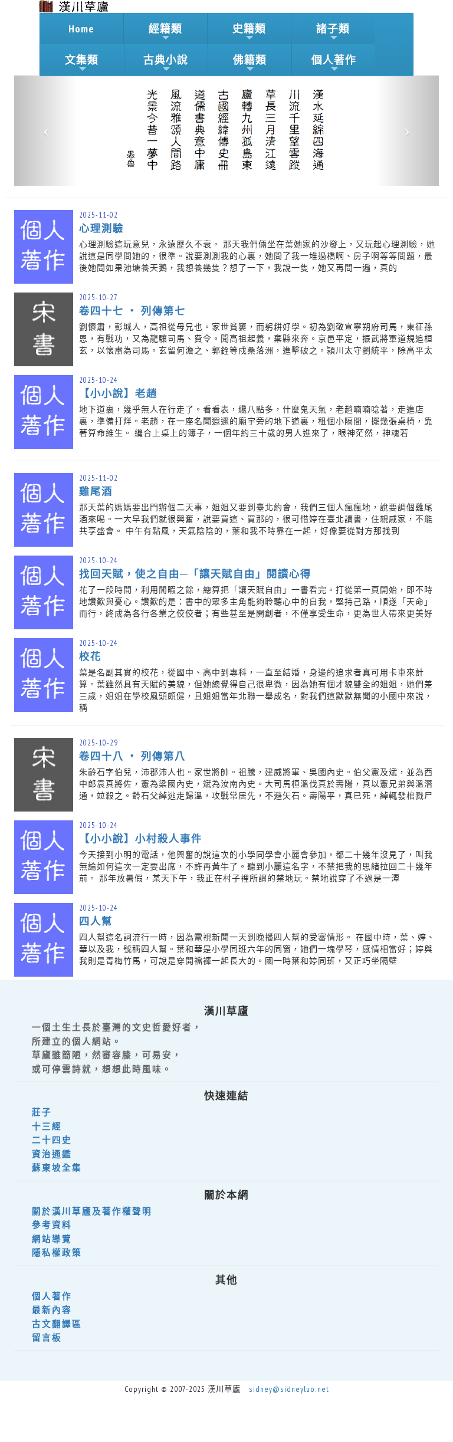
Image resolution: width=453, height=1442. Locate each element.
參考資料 (52, 1224)
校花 (90, 656)
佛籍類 (250, 60)
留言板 (47, 1337)
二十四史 (52, 1139)
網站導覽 (52, 1238)
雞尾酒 (96, 491)
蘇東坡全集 (57, 1167)
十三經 (47, 1126)
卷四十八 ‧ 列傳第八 (132, 756)
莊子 (42, 1112)
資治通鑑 (52, 1153)
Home (81, 28)
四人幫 (96, 921)
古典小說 (165, 60)
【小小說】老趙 (118, 393)
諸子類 (333, 28)
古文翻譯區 (57, 1323)
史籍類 (249, 28)
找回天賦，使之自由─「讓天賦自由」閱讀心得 (195, 573)
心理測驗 (101, 228)
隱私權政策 (57, 1252)
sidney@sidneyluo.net (289, 1389)
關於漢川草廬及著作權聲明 (92, 1211)
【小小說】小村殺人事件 (140, 838)
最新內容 (52, 1309)
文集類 (82, 60)
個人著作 (333, 60)
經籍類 (165, 28)
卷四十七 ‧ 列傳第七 (132, 310)
